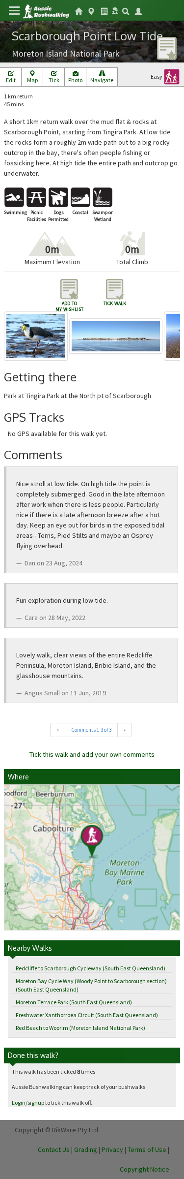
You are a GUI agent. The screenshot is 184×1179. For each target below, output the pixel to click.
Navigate (101, 80)
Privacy (112, 1149)
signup (35, 1102)
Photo (75, 80)
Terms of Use (147, 1149)
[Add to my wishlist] (167, 47)
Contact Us (54, 1149)
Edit (11, 80)
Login (19, 1102)
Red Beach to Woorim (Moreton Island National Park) (80, 1027)
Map (32, 80)
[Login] (138, 10)
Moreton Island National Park (66, 53)
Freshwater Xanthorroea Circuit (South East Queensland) (87, 1015)
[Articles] (104, 10)
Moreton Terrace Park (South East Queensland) (74, 1002)
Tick (54, 80)
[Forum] (115, 10)
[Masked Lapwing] (36, 335)
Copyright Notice (144, 1169)
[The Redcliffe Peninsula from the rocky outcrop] (116, 335)
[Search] (126, 10)
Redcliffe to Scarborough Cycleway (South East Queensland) (90, 968)
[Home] (46, 10)
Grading (85, 1149)
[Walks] (91, 10)
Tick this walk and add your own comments (92, 754)
